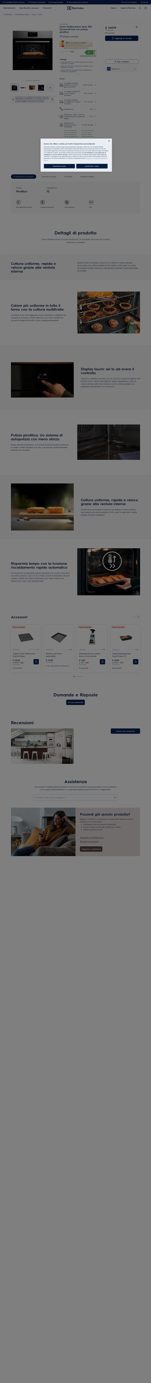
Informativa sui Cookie (92, 158)
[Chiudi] (109, 140)
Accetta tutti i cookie (92, 166)
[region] (76, 155)
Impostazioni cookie (59, 166)
